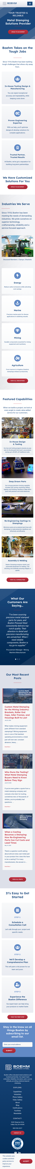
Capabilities (17, 1092)
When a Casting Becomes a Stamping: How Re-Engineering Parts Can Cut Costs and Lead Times (17, 837)
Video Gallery (17, 1100)
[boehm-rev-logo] (17, 1065)
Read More (7, 746)
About (17, 1102)
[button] (3, 248)
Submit (9, 1051)
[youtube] (15, 1153)
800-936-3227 (17, 1128)
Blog (17, 1105)
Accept (26, 1161)
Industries (17, 1094)
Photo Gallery (17, 1097)
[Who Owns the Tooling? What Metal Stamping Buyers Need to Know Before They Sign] (17, 761)
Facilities (17, 1111)
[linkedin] (19, 1153)
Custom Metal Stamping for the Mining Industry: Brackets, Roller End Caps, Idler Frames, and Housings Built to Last (17, 712)
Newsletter (17, 1113)
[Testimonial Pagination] (15, 659)
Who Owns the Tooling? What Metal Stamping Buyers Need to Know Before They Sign (16, 776)
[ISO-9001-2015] (17, 1138)
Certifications (17, 1108)
